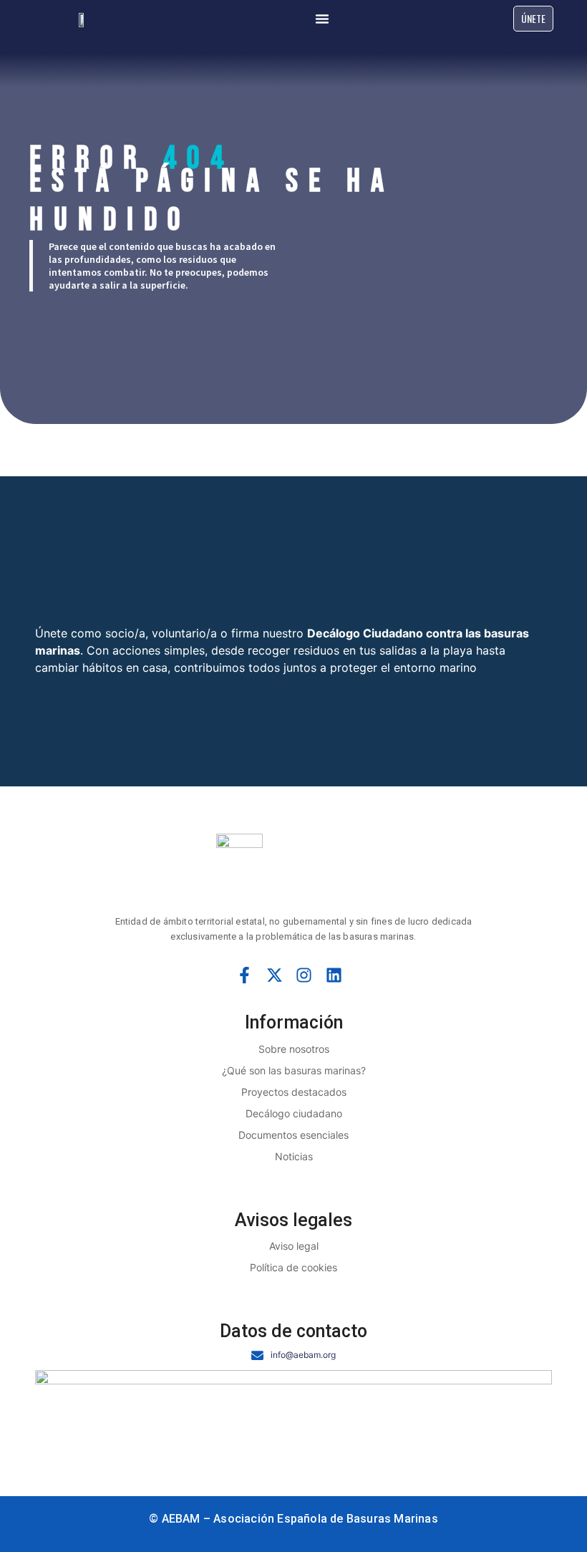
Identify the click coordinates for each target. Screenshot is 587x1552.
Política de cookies (293, 1267)
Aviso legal (294, 1246)
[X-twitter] (274, 975)
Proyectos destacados (293, 1092)
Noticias (294, 1156)
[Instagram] (304, 975)
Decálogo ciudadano (294, 1113)
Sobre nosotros (293, 1049)
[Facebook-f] (245, 975)
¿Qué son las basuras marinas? (294, 1070)
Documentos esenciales (293, 1135)
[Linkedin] (334, 975)
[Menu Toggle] (322, 18)
